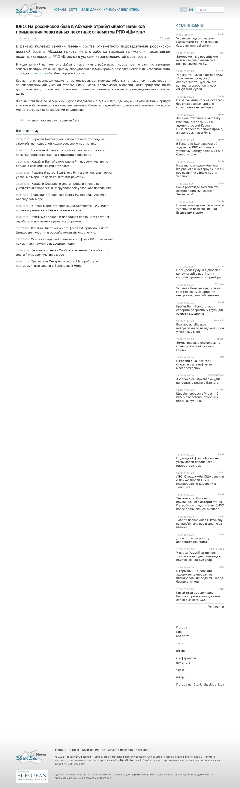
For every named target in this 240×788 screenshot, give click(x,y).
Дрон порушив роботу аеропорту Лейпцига (192, 540)
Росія (221, 34)
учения (33, 120)
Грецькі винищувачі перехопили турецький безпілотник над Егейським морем (200, 208)
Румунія (219, 70)
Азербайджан (216, 375)
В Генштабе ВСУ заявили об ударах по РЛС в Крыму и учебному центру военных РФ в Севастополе (199, 149)
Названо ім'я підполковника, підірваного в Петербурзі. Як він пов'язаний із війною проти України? (200, 170)
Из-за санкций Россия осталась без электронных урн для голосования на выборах (200, 103)
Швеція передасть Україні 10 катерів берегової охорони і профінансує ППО (197, 397)
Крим (221, 114)
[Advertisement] (147, 188)
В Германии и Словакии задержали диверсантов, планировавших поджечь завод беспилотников (199, 576)
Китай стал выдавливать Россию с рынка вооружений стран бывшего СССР (198, 596)
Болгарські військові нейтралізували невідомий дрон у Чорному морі (200, 327)
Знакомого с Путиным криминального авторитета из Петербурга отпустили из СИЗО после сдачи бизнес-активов (200, 503)
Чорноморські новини (78, 756)
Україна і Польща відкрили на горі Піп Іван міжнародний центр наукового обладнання (198, 291)
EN (191, 9)
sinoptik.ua (216, 684)
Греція (220, 201)
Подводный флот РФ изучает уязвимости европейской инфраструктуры (198, 461)
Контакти (142, 750)
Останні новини (190, 26)
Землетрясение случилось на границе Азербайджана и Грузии (198, 346)
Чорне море (216, 548)
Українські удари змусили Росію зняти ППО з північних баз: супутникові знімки (197, 41)
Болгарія (219, 320)
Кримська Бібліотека (121, 9)
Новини (59, 9)
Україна (219, 284)
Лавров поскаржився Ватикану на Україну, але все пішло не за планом (199, 523)
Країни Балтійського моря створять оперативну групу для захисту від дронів (200, 309)
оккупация (49, 120)
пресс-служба (42, 73)
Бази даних (90, 9)
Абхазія (165, 38)
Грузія (220, 338)
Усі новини (216, 606)
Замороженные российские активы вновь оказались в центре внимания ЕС (197, 60)
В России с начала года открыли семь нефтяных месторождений (194, 364)
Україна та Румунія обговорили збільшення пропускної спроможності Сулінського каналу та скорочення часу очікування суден (199, 82)
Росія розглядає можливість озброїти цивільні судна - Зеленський (197, 190)
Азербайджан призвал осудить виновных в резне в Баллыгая (199, 380)
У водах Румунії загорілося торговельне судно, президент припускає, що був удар (199, 556)
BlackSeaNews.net (130, 760)
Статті (73, 9)
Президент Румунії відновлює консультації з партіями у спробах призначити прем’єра (198, 273)
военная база (69, 120)
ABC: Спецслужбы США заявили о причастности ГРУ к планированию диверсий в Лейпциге (200, 482)
